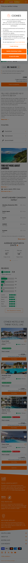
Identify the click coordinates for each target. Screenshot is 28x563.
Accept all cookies (14, 56)
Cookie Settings (14, 46)
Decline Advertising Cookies (14, 51)
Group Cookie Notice (20, 42)
